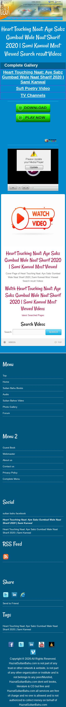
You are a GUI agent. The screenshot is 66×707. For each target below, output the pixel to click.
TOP (60, 342)
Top (5, 375)
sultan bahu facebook (14, 513)
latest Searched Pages (33, 315)
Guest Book (9, 447)
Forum (6, 413)
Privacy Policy (10, 472)
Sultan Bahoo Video (13, 400)
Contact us (8, 466)
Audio (6, 394)
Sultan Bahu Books (13, 388)
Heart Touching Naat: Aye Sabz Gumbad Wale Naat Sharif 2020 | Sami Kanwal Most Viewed (33, 260)
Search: (8, 332)
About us (7, 460)
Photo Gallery (10, 406)
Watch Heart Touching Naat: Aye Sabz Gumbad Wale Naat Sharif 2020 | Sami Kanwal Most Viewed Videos (33, 298)
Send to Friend (11, 603)
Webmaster (9, 454)
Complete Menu (11, 479)
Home (6, 381)
